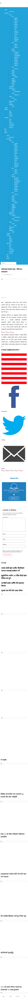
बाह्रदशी (16, 31)
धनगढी (13, 106)
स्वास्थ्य (10, 122)
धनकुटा (13, 72)
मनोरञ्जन (11, 127)
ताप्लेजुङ (13, 50)
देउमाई (15, 45)
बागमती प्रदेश (11, 88)
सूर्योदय (15, 44)
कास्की (13, 98)
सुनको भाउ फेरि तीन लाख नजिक (12, 590)
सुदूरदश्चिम (11, 104)
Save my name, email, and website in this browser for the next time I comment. (13, 551)
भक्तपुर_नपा (16, 94)
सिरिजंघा (16, 65)
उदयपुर (13, 85)
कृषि (10, 111)
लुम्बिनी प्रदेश (11, 101)
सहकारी (10, 116)
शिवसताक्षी (16, 39)
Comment (5, 517)
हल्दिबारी (16, 41)
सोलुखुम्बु (13, 80)
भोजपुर (13, 78)
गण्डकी (10, 96)
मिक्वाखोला (16, 57)
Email (4, 539)
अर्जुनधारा (16, 21)
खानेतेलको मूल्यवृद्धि (7, 953)
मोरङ (13, 67)
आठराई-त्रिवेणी (17, 55)
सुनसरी (13, 70)
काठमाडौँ (13, 90)
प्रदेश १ (10, 14)
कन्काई (15, 34)
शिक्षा (10, 121)
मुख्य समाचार (11, 11)
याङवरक (16, 62)
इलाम (13, 42)
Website (5, 544)
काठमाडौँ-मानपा (17, 91)
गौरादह (15, 26)
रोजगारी (10, 114)
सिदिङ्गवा (16, 63)
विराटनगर (16, 68)
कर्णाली (10, 103)
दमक (15, 29)
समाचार (5, 10)
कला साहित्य (11, 124)
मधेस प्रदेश (11, 86)
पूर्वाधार (10, 112)
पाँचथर (13, 49)
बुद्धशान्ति (16, 18)
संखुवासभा (14, 75)
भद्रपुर (15, 23)
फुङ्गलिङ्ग (16, 52)
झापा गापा (16, 37)
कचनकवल (16, 32)
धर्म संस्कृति (11, 125)
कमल (15, 36)
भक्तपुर (13, 93)
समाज (10, 119)
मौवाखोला (16, 60)
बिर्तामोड (15, 24)
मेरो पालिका (6, 13)
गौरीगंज (15, 27)
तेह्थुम (13, 73)
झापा (13, 16)
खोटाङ (13, 83)
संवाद (5, 130)
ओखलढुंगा (14, 81)
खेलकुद (5, 132)
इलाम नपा (16, 47)
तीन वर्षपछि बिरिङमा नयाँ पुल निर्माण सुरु (13, 916)
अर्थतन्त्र (6, 109)
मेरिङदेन (15, 58)
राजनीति (5, 107)
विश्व (5, 129)
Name (4, 533)
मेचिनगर (15, 19)
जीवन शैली (6, 117)
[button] (8, 261)
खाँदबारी (15, 76)
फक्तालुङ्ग (16, 54)
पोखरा (15, 99)
